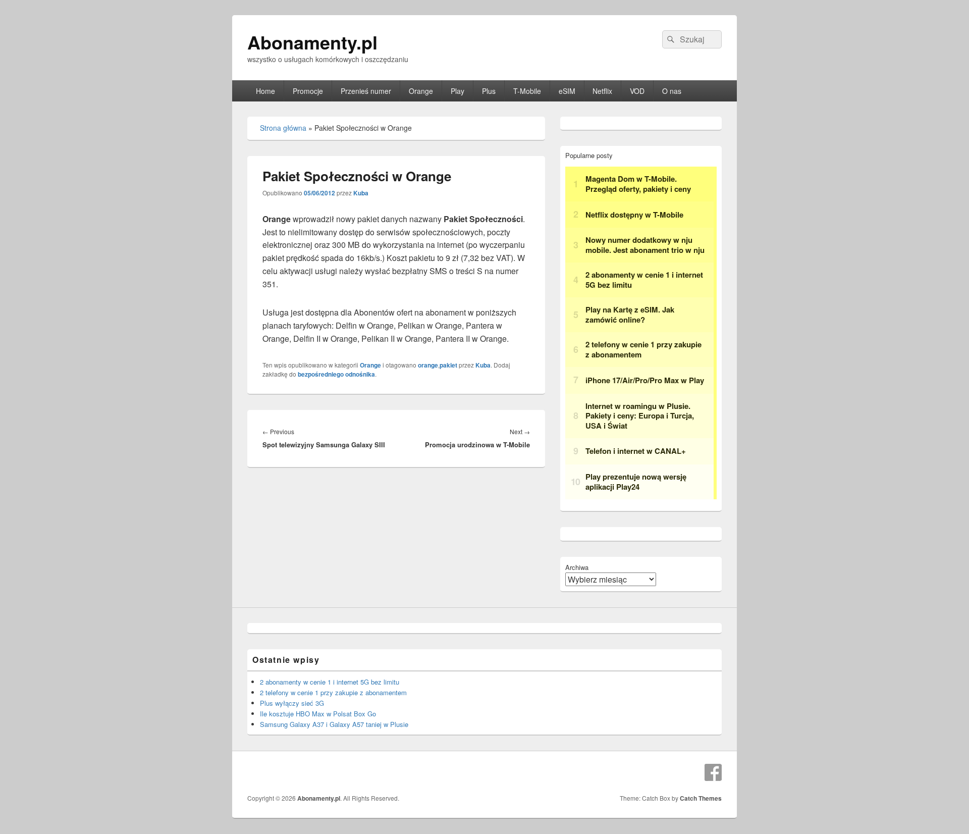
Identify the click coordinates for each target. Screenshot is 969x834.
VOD (637, 91)
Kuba (360, 192)
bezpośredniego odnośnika (336, 374)
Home (265, 91)
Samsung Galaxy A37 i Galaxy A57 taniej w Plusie (334, 724)
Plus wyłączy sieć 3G (292, 703)
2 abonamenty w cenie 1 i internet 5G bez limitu (329, 682)
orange (428, 365)
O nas (671, 91)
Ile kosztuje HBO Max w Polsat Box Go (318, 713)
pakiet (448, 365)
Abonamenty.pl (312, 42)
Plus (489, 91)
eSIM (567, 91)
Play (457, 91)
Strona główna (283, 128)
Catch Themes (701, 798)
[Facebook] (713, 772)
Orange (421, 91)
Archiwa (576, 567)
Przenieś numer (366, 91)
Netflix (602, 91)
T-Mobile (527, 91)
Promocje (308, 91)
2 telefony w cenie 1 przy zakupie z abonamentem (333, 692)
